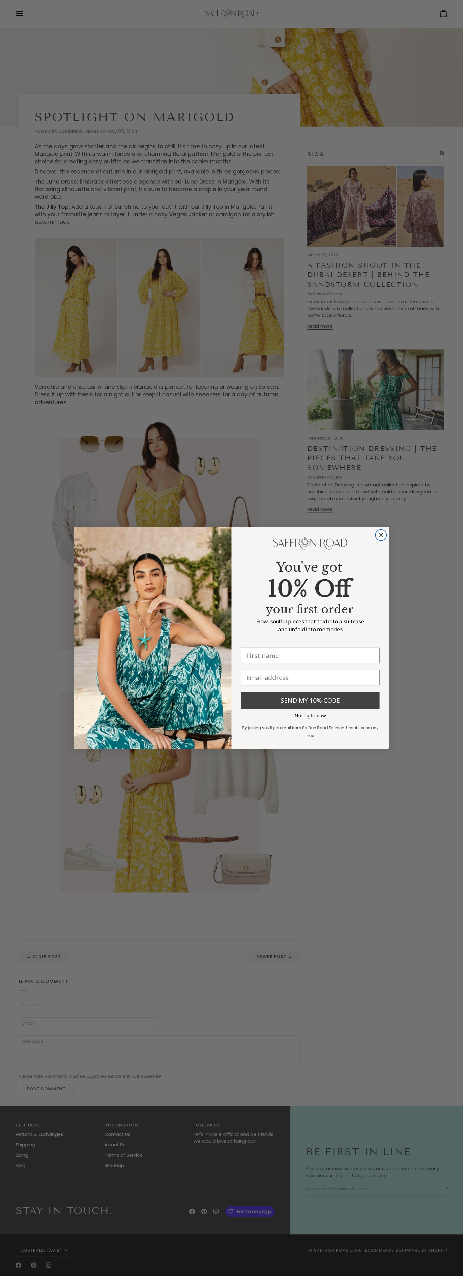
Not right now (310, 715)
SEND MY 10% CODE (310, 700)
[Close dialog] (380, 535)
